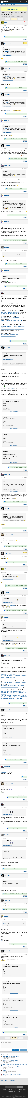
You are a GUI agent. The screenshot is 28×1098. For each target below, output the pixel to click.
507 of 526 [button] (14, 19)
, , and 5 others (16, 36)
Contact (4, 1089)
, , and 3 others (17, 188)
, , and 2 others (17, 61)
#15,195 (25, 511)
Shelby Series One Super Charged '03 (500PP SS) (12, 685)
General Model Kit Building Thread (11, 1060)
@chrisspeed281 (11, 605)
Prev (8, 19)
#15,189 (25, 225)
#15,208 (25, 903)
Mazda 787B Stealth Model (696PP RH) (10, 318)
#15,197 (25, 556)
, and (19, 340)
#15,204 (25, 787)
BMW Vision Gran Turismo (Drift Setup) (10, 334)
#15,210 (25, 954)
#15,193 (25, 351)
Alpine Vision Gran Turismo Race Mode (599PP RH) (12, 691)
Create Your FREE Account (13, 9)
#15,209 (25, 919)
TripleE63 (5, 201)
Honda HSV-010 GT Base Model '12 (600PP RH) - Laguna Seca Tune (14, 693)
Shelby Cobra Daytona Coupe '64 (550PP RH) (11, 698)
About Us (10, 1089)
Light (8, 1086)
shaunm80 (4, 16)
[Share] (23, 26)
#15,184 (25, 97)
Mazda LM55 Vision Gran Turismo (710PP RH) (11, 320)
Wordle (4, 1070)
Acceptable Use (11, 1091)
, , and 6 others (16, 546)
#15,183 (25, 71)
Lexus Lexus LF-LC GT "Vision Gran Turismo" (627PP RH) (14, 695)
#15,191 (25, 273)
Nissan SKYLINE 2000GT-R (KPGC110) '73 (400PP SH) (13, 675)
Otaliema (5, 253)
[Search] (26, 1)
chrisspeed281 (6, 574)
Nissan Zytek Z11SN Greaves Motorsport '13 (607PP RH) (14, 696)
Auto (20, 1086)
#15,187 (25, 168)
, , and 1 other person (16, 240)
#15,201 (25, 658)
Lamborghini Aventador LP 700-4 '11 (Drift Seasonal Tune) (12, 326)
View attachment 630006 (8, 359)
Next (19, 19)
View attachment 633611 (8, 814)
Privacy (18, 1091)
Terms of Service (22, 1089)
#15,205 (25, 807)
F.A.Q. (15, 1089)
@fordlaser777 (8, 110)
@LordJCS (11, 388)
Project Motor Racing (6, 1076)
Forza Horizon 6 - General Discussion (11, 1056)
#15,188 (25, 198)
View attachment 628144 (8, 55)
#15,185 (25, 124)
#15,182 (25, 47)
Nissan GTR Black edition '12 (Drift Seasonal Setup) (12, 329)
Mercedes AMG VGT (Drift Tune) (8, 336)
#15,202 (25, 713)
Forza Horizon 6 (6, 1058)
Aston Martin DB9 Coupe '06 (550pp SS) (10, 312)
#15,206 (25, 838)
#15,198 (25, 572)
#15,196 (25, 538)
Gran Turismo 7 (5, 1068)
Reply (25, 39)
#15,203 (25, 769)
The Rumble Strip (6, 1062)
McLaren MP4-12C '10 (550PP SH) (9, 313)
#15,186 (25, 148)
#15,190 (25, 250)
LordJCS (5, 276)
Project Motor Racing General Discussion (12, 1074)
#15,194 (25, 477)
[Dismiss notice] (25, 8)
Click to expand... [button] (14, 364)
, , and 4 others (18, 158)
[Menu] (4, 2)
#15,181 (25, 25)
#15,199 (25, 595)
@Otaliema (3, 772)
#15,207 (25, 879)
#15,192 (25, 296)
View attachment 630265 (8, 579)
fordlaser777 (5, 49)
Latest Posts (4, 1054)
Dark (14, 1086)
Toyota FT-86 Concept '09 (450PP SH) (9, 677)
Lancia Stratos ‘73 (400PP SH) (8, 674)
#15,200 (25, 620)
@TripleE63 (5, 27)
